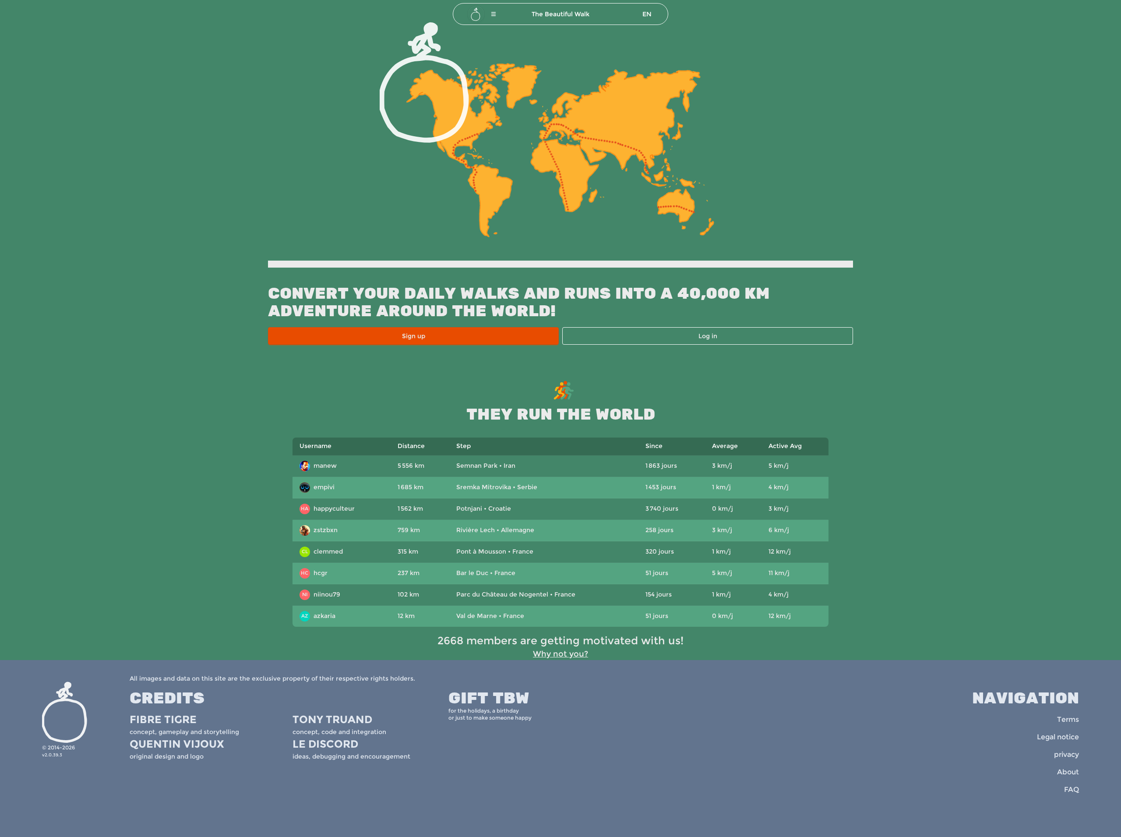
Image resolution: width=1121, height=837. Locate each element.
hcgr (314, 573)
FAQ (1071, 789)
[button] (493, 14)
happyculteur (328, 508)
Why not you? (560, 654)
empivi (318, 488)
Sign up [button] (413, 336)
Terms (1068, 719)
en (647, 14)
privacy (1066, 754)
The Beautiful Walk (560, 14)
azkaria (318, 616)
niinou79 (321, 594)
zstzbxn (320, 531)
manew (318, 466)
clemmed (322, 551)
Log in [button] (707, 336)
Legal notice (1058, 737)
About (1068, 772)
